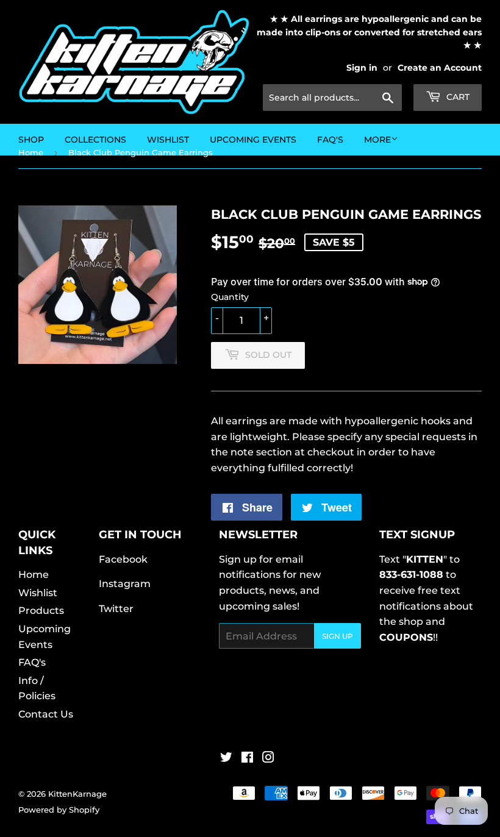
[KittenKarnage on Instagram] (268, 758)
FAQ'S (330, 139)
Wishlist (37, 593)
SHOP (31, 139)
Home (33, 574)
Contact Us (45, 714)
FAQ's (32, 662)
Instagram (125, 583)
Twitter (116, 608)
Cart (457, 96)
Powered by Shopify (58, 809)
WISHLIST (168, 139)
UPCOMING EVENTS (253, 139)
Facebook (123, 559)
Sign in (361, 68)
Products (41, 610)
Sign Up (337, 636)
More (377, 139)
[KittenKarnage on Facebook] (247, 758)
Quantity (230, 296)
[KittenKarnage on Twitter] (226, 758)
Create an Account (440, 68)
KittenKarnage (77, 794)
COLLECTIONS (95, 139)
